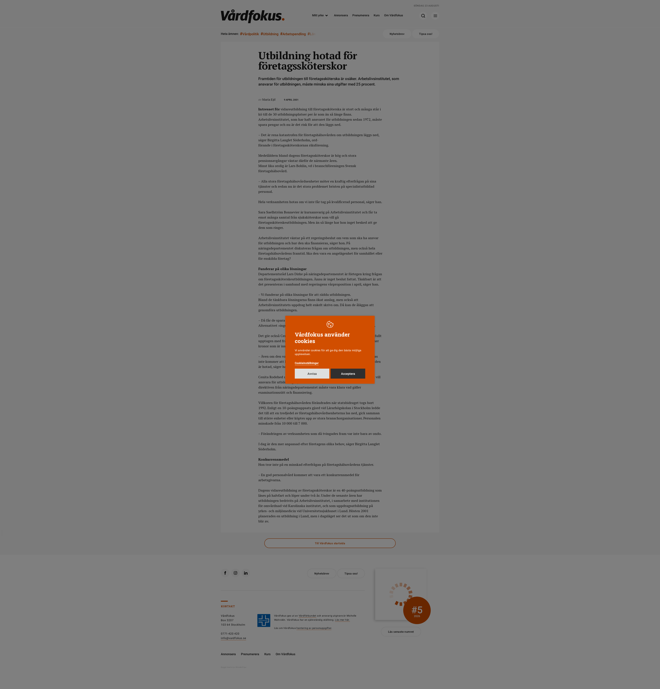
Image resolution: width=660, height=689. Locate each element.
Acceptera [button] (348, 373)
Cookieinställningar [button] (307, 363)
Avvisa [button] (312, 373)
